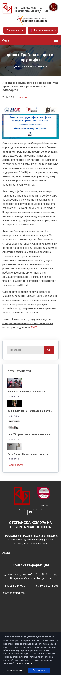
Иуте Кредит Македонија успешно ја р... (29, 454)
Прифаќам (39, 670)
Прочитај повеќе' (23, 663)
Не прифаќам (14, 670)
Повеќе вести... (15, 464)
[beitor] (30, 20)
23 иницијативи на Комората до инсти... (29, 411)
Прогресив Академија (44, 30)
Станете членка (15, 30)
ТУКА (34, 327)
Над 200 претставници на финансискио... (30, 434)
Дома (17, 66)
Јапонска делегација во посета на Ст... (29, 391)
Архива (6, 552)
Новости (42, 66)
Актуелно (29, 66)
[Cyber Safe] (43, 492)
